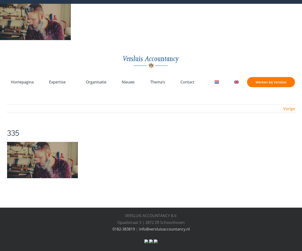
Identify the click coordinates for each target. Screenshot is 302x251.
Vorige (289, 108)
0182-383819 (124, 229)
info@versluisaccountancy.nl (164, 229)
